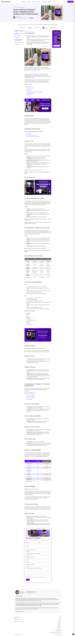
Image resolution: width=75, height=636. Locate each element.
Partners (59, 621)
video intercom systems (37, 74)
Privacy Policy (41, 577)
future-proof (28, 494)
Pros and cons (29, 89)
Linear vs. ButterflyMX (30, 93)
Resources (44, 1)
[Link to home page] (13, 7)
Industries (33, 1)
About (60, 617)
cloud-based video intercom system (38, 443)
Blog (54, 1)
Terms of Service (58, 630)
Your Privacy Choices (17, 621)
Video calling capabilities (31, 396)
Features (28, 1)
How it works (24, 1)
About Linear (29, 86)
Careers (59, 620)
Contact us (49, 1)
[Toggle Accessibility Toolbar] (73, 634)
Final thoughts (29, 94)
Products (38, 1)
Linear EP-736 (29, 133)
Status (60, 618)
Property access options (31, 397)
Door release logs (29, 399)
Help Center (59, 626)
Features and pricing (30, 87)
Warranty (59, 623)
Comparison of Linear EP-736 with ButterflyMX (18, 40)
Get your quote (70, 1)
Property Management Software (55, 632)
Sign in (65, 1)
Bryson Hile (18, 16)
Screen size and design (30, 395)
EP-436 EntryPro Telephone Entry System (33, 136)
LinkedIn (34, 592)
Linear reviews (29, 90)
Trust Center (59, 627)
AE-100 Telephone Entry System (32, 135)
